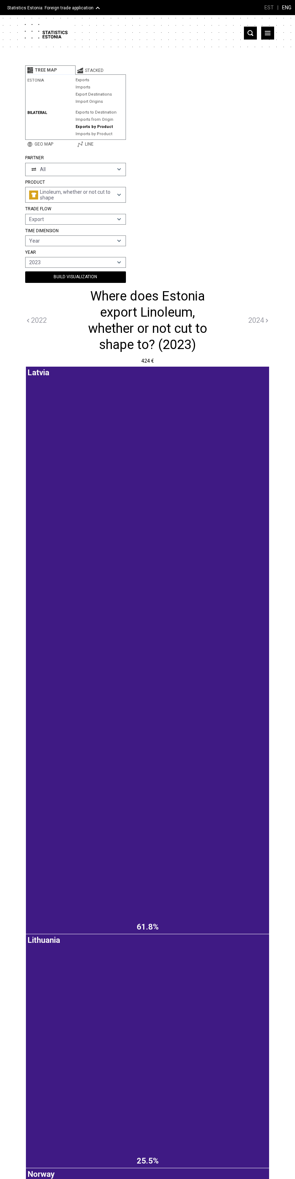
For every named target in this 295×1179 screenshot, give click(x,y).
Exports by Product (94, 126)
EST (269, 7)
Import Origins (89, 101)
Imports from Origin (94, 119)
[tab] (50, 70)
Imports (83, 87)
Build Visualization (75, 276)
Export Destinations (94, 94)
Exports (82, 80)
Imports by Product (94, 134)
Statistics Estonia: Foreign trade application (50, 7)
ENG (286, 7)
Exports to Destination (96, 112)
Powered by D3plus (147, 832)
